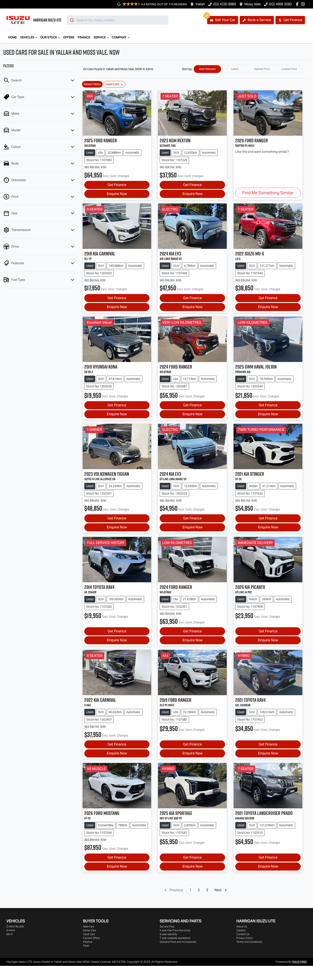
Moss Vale (252, 4)
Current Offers (91, 938)
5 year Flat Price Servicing (175, 930)
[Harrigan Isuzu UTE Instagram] (304, 4)
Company (119, 37)
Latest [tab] (234, 69)
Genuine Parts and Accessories (178, 941)
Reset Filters (92, 84)
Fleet (86, 945)
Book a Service (259, 20)
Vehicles (27, 37)
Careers (241, 930)
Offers (68, 37)
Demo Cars (89, 930)
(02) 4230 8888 (224, 4)
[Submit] (72, 20)
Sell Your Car (224, 20)
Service (100, 37)
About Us (241, 926)
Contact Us (242, 934)
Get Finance (292, 20)
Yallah (200, 4)
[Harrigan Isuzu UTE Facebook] (298, 4)
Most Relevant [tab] (207, 69)
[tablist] (248, 69)
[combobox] (117, 20)
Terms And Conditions (249, 941)
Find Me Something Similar (268, 193)
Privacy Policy (244, 938)
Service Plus (167, 926)
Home (12, 37)
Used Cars (89, 934)
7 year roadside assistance (175, 938)
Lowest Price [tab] (289, 69)
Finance (84, 37)
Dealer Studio (299, 962)
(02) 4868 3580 (280, 4)
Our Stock (48, 37)
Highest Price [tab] (262, 69)
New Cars (88, 926)
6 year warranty (168, 934)
